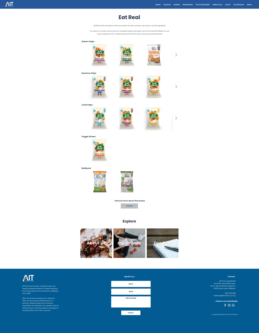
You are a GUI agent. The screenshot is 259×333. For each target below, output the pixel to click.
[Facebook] (225, 305)
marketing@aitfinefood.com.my (224, 295)
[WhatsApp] (233, 305)
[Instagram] (229, 305)
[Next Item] (176, 55)
